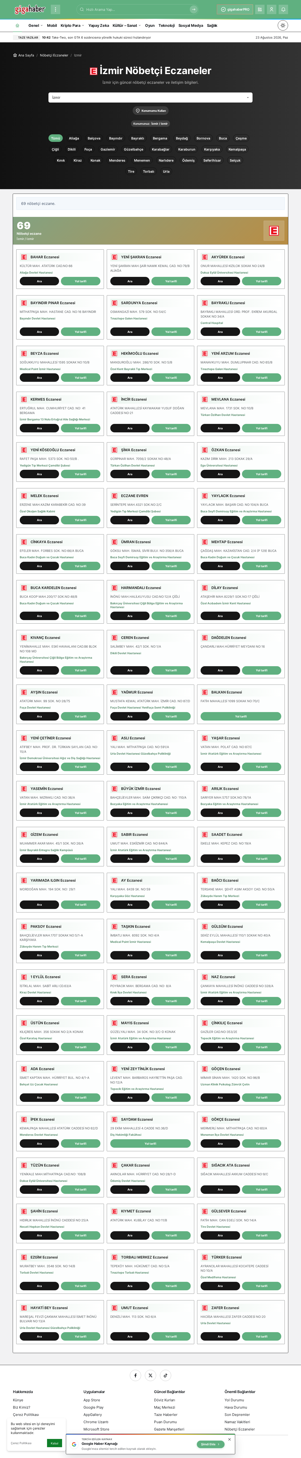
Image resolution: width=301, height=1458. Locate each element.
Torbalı (148, 171)
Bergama (160, 138)
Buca (223, 138)
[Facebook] (135, 1375)
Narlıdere (166, 160)
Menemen (142, 160)
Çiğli (55, 149)
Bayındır (116, 138)
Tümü (55, 138)
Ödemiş (188, 160)
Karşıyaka (212, 149)
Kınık (61, 160)
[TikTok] (165, 1375)
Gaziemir (108, 149)
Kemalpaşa (237, 149)
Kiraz (78, 160)
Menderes (117, 160)
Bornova (203, 138)
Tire (131, 171)
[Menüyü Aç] (55, 9)
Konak (95, 160)
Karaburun (186, 149)
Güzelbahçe (133, 149)
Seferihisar (212, 160)
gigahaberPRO (238, 9)
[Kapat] (229, 1439)
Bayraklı (137, 138)
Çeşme (241, 138)
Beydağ (182, 138)
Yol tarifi (80, 281)
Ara (39, 281)
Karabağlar (161, 149)
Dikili (72, 149)
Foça (88, 149)
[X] (150, 1375)
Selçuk (235, 160)
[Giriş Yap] (271, 9)
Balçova (94, 138)
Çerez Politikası (21, 1443)
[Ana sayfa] (17, 25)
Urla (166, 171)
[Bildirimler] (283, 9)
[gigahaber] (30, 9)
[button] (260, 9)
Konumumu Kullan (154, 110)
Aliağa (74, 138)
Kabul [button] (54, 1443)
